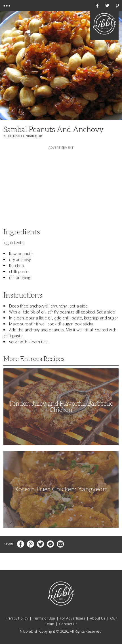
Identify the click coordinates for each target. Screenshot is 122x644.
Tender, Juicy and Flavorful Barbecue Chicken (61, 406)
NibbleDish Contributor (22, 136)
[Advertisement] (61, 186)
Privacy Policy (16, 618)
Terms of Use (44, 618)
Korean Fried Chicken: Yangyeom (61, 489)
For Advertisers (72, 618)
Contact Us (68, 623)
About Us (97, 618)
